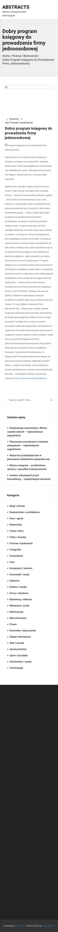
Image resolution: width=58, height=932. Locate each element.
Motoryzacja (16, 611)
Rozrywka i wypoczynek (23, 630)
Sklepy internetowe (20, 636)
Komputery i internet (21, 568)
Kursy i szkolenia (19, 593)
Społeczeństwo (18, 649)
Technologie (16, 667)
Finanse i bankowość (21, 122)
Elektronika (16, 524)
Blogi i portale (17, 506)
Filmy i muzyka (18, 537)
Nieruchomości (18, 618)
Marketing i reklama (21, 599)
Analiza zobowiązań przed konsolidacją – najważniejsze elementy (29, 477)
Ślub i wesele (17, 643)
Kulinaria (14, 580)
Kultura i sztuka (18, 586)
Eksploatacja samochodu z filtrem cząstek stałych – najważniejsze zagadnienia (27, 432)
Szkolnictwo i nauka (21, 661)
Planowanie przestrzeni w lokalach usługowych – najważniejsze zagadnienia (27, 445)
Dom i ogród (16, 518)
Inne (12, 562)
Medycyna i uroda (19, 605)
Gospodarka (16, 555)
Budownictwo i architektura (25, 512)
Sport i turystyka (19, 655)
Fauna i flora (17, 530)
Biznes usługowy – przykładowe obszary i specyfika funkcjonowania (27, 467)
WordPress (20, 926)
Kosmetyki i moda (19, 574)
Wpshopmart (48, 926)
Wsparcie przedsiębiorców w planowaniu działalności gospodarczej (28, 457)
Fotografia (15, 549)
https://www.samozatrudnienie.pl (30, 378)
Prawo (13, 624)
